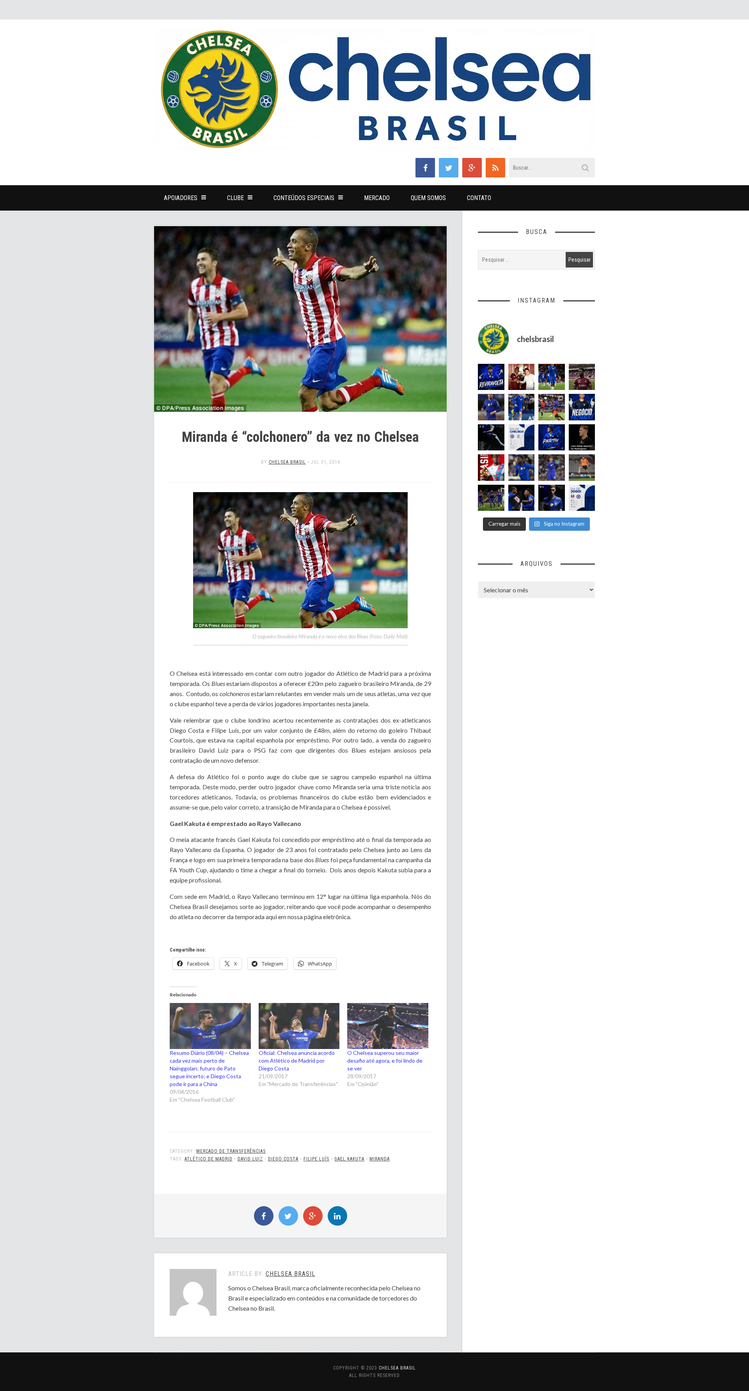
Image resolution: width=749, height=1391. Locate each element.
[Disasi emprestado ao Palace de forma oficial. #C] (491, 467)
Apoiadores (180, 198)
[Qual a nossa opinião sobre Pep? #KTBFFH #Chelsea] (491, 407)
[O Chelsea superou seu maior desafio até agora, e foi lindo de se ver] (387, 1026)
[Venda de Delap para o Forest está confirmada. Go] (582, 437)
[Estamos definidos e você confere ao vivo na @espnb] (491, 437)
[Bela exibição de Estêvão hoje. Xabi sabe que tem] (551, 377)
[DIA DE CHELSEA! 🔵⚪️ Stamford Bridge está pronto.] (521, 437)
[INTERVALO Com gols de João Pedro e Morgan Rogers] (521, 498)
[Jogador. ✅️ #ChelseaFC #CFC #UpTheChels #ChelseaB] (521, 407)
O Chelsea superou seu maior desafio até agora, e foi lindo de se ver (384, 1060)
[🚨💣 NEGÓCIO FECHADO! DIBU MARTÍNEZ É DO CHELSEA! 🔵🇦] (582, 407)
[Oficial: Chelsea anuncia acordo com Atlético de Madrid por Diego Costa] (299, 1026)
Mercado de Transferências (231, 1151)
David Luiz (250, 1159)
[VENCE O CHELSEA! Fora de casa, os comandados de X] (491, 498)
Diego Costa (283, 1159)
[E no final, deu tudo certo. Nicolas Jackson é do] (521, 377)
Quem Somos (428, 198)
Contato (479, 198)
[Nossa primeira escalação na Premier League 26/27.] (551, 498)
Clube (235, 198)
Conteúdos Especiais (303, 198)
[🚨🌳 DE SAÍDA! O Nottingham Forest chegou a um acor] (582, 467)
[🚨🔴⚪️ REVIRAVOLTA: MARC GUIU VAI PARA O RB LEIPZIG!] (491, 377)
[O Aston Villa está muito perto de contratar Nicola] (521, 467)
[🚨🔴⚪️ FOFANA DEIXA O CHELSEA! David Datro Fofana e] (582, 377)
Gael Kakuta (349, 1159)
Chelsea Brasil (287, 462)
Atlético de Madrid (209, 1159)
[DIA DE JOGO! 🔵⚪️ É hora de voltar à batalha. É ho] (582, 498)
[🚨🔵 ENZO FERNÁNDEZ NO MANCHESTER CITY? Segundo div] (551, 467)
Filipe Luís (316, 1159)
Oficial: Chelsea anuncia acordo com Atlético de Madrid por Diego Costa (297, 1060)
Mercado (377, 198)
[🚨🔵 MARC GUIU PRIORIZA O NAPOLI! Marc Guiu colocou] (551, 437)
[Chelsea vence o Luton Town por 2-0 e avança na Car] (551, 407)
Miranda (379, 1159)
